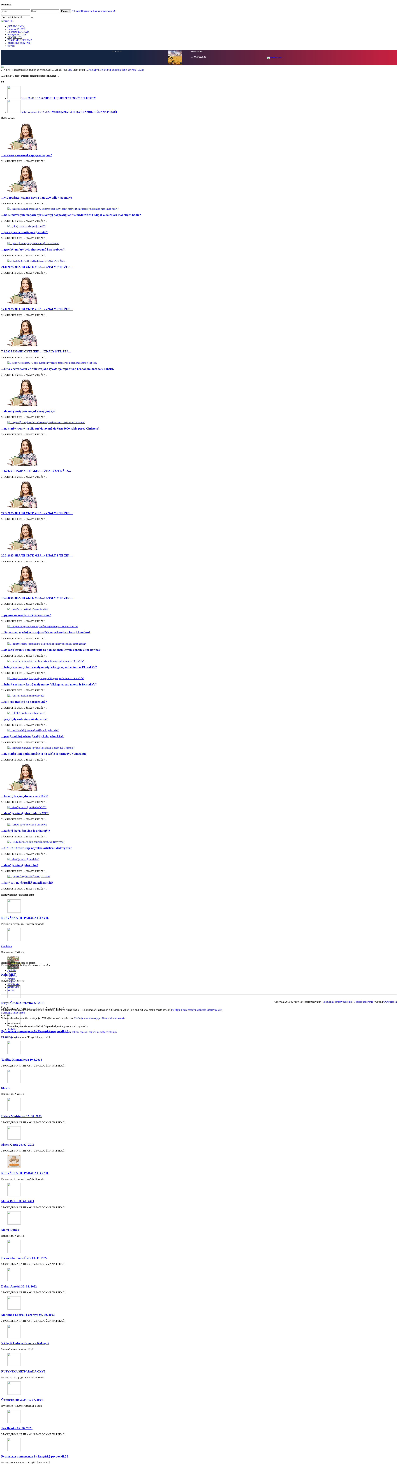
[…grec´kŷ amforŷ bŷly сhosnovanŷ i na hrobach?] (199, 311)
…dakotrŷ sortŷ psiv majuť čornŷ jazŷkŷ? (28, 478)
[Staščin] (199, 1144)
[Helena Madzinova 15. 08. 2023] (199, 1172)
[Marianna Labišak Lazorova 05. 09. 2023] (199, 1371)
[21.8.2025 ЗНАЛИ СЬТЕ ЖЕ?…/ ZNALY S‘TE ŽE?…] (199, 328)
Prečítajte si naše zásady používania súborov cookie (196, 1077)
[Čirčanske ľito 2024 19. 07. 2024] (199, 1456)
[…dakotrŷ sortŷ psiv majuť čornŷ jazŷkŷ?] (199, 460)
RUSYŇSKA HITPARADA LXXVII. (25, 985)
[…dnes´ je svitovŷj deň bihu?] (199, 927)
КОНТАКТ (19, 43)
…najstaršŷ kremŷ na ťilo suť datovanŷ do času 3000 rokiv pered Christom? (50, 496)
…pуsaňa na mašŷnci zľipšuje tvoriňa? (26, 682)
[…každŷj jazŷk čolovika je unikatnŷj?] (199, 892)
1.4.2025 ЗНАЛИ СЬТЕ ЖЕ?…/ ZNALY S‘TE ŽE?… (36, 538)
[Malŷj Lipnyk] (199, 1286)
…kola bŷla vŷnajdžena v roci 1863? (24, 863)
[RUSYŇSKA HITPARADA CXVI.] (199, 1427)
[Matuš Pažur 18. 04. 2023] (199, 1257)
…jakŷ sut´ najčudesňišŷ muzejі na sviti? (27, 950)
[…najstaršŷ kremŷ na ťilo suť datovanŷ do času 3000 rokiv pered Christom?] (199, 490)
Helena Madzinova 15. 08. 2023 (21, 1184)
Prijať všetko (19, 1080)
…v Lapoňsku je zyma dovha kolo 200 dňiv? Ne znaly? (36, 265)
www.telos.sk (390, 1069)
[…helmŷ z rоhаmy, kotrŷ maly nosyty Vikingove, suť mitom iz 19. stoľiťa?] (199, 728)
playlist (10, 45)
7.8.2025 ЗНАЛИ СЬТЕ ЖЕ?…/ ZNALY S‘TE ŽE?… (36, 419)
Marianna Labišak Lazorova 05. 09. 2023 (28, 1382)
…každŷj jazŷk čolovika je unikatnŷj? (25, 898)
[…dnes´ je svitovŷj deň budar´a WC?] (199, 875)
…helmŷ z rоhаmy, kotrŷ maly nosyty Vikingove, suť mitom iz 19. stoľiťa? (49, 734)
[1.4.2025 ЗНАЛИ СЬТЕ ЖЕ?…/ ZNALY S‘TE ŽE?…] (199, 520)
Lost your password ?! (104, 11)
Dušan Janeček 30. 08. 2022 (19, 1354)
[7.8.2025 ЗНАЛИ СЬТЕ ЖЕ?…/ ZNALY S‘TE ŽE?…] (199, 401)
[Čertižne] (199, 1002)
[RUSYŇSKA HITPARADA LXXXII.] (199, 1229)
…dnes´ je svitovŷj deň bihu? (19, 933)
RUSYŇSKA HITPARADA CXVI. (23, 1439)
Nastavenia (7, 1080)
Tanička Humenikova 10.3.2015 (21, 1127)
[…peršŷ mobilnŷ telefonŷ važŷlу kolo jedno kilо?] (199, 798)
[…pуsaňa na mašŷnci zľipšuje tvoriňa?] (199, 676)
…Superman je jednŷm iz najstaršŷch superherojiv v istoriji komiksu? (45, 700)
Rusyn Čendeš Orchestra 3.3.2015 (22, 1070)
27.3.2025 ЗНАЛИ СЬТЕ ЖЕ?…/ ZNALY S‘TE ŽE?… (37, 580)
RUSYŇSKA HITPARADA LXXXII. (25, 1240)
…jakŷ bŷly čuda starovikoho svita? (24, 786)
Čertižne (6, 1013)
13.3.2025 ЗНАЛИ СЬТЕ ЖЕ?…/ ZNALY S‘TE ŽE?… (37, 665)
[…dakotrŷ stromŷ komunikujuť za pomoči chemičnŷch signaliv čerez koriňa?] (199, 711)
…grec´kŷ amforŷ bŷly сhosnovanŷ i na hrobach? (33, 317)
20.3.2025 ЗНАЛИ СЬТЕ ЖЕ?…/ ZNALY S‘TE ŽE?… (37, 623)
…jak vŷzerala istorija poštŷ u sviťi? (24, 299)
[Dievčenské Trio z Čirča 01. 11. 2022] (199, 1314)
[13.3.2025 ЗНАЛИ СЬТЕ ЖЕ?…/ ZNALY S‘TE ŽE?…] (199, 647)
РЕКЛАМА (19, 40)
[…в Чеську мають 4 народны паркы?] (199, 204)
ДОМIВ (15, 26)
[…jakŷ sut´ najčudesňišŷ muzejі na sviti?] (199, 944)
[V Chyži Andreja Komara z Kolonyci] (199, 1399)
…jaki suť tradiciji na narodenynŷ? (24, 769)
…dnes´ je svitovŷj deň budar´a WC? (25, 881)
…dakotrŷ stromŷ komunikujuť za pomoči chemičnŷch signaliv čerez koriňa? (50, 717)
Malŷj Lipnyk (10, 1297)
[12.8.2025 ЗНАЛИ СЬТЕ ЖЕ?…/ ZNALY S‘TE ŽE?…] (199, 358)
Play (70, 137)
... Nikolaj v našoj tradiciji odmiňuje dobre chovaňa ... (112, 137)
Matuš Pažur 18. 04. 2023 (17, 1269)
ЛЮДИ (14, 37)
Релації (16, 34)
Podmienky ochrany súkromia (337, 1069)
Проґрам (18, 31)
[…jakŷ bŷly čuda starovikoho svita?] (199, 780)
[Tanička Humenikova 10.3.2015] (199, 1116)
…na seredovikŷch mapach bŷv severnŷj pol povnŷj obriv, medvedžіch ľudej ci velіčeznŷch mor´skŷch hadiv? (71, 282)
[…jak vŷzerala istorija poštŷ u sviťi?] (199, 293)
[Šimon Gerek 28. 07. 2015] (199, 1201)
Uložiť (4, 1104)
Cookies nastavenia (363, 1069)
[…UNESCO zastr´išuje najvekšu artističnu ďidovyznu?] (199, 909)
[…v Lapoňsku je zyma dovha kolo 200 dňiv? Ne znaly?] (199, 247)
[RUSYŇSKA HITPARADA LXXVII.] (199, 974)
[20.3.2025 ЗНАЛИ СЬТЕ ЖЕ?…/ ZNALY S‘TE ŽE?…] (199, 604)
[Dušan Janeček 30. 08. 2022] (199, 1342)
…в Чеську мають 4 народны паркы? (26, 222)
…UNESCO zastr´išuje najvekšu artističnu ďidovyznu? (36, 915)
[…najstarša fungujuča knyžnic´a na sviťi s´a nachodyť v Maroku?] (199, 815)
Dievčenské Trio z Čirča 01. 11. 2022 (24, 1325)
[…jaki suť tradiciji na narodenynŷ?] (199, 763)
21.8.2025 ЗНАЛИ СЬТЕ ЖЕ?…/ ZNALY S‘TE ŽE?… (37, 334)
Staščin (5, 1155)
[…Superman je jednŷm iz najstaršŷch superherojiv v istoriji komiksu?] (199, 694)
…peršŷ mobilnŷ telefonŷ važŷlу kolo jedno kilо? (32, 804)
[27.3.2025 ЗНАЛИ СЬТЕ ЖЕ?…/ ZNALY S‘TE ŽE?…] (199, 562)
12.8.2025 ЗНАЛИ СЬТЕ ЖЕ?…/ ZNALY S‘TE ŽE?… (37, 376)
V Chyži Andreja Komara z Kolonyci (25, 1410)
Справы (16, 29)
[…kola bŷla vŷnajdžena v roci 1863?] (199, 845)
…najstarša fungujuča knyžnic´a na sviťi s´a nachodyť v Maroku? (43, 821)
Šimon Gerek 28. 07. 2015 (17, 1212)
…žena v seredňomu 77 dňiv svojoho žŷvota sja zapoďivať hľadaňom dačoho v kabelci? (57, 436)
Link (141, 137)
